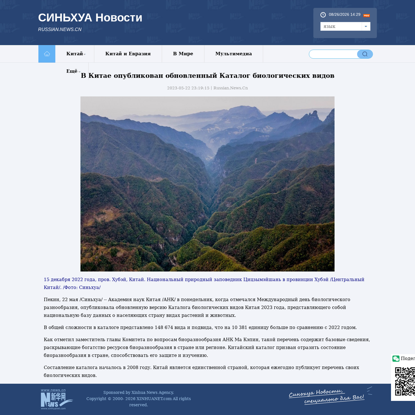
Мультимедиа (233, 53)
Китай (74, 53)
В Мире (183, 53)
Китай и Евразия (128, 53)
